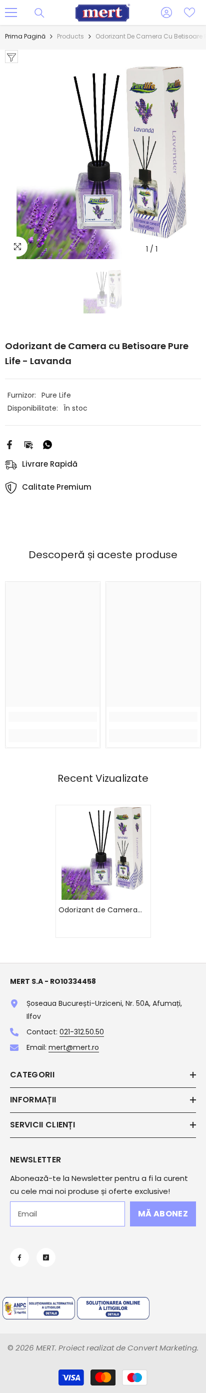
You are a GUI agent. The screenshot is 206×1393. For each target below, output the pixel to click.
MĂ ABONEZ (163, 1213)
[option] (103, 161)
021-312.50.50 (82, 1032)
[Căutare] (40, 13)
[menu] (11, 13)
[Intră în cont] (166, 12)
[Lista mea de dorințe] (189, 12)
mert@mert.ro (73, 1047)
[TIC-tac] (46, 1257)
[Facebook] (9, 444)
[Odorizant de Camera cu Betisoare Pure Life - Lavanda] (103, 852)
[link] (52, 717)
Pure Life (56, 395)
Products (70, 36)
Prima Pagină (25, 36)
